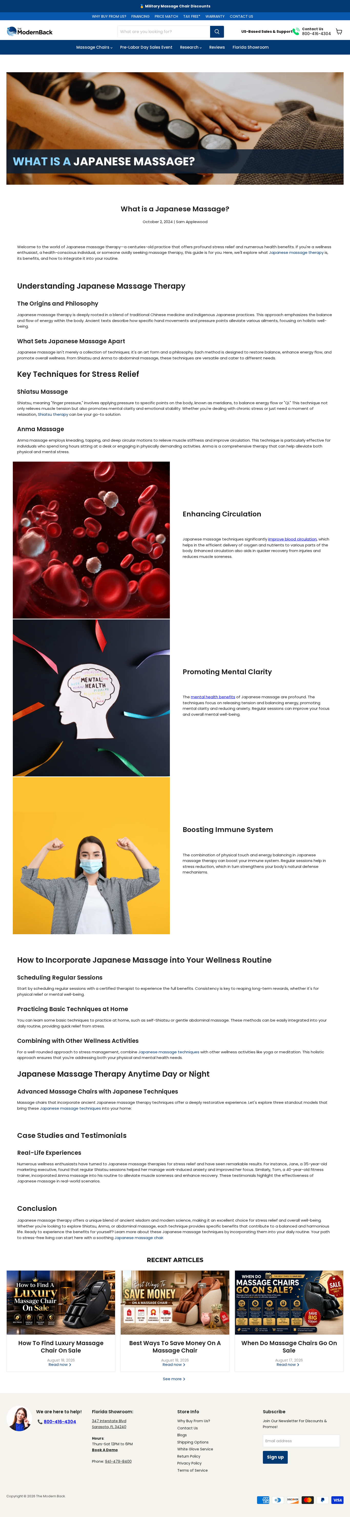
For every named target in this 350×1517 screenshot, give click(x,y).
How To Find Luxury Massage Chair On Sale (61, 1347)
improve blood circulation (292, 539)
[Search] (217, 32)
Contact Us (187, 1428)
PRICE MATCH (166, 16)
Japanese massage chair (139, 1237)
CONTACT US (241, 16)
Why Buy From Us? (193, 1421)
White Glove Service (195, 1449)
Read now (59, 1364)
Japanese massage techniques (168, 1052)
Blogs (182, 1435)
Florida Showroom (251, 47)
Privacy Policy (189, 1463)
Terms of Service (192, 1470)
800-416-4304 (60, 1422)
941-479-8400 (118, 1461)
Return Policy (188, 1456)
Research (190, 47)
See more (173, 1378)
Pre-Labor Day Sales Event (146, 47)
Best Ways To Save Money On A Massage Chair (175, 1347)
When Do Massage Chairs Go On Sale (289, 1347)
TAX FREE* (191, 16)
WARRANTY (215, 16)
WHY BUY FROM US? (109, 16)
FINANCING (140, 16)
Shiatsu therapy (53, 414)
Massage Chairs (93, 47)
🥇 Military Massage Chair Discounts (175, 6)
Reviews (217, 47)
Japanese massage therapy (296, 252)
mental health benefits (213, 697)
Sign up (275, 1457)
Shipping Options (193, 1442)
